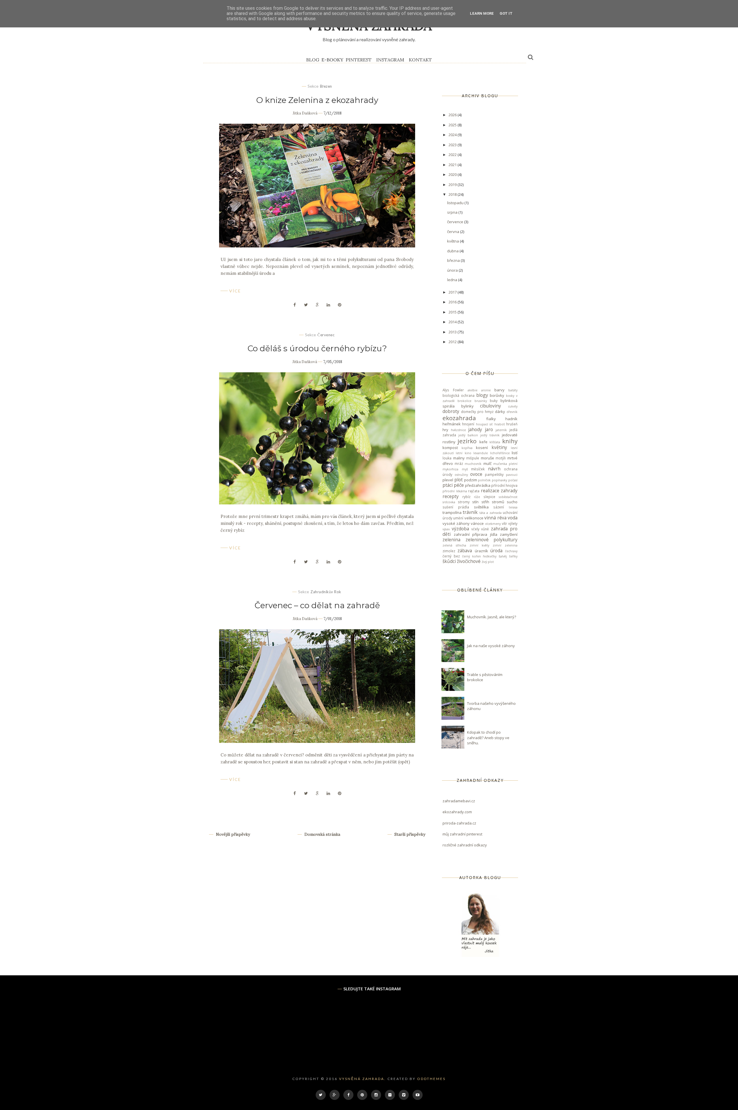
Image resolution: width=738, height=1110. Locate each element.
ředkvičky (489, 556)
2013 (453, 332)
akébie (472, 390)
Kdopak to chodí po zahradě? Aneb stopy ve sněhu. (488, 737)
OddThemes (431, 1079)
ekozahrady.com (457, 811)
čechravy (511, 551)
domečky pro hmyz (477, 411)
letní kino (463, 453)
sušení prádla (456, 507)
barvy (499, 389)
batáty (512, 390)
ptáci (448, 485)
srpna (452, 212)
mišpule (472, 458)
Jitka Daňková (305, 113)
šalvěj (503, 556)
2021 (453, 164)
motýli (501, 458)
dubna (453, 250)
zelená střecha (454, 545)
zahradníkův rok (325, 591)
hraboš (499, 424)
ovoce (476, 474)
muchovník (473, 464)
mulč (487, 463)
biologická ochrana (459, 395)
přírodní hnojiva (504, 485)
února (453, 270)
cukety (512, 406)
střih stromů (492, 501)
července (455, 221)
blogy (482, 395)
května (453, 241)
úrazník (481, 550)
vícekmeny (493, 524)
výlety (512, 523)
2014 (453, 321)
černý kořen (471, 556)
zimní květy (479, 545)
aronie (486, 390)
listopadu (455, 202)
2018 (453, 194)
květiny (499, 447)
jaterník (501, 430)
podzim (470, 479)
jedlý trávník (490, 435)
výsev (446, 529)
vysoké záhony (456, 523)
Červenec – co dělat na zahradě (317, 605)
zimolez (449, 551)
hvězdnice (458, 430)
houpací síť (484, 424)
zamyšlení (508, 534)
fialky (491, 418)
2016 (453, 302)
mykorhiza (450, 469)
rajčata (473, 491)
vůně (485, 529)
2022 (453, 154)
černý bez (451, 556)
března (454, 260)
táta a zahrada (490, 513)
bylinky (467, 406)
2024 (453, 134)
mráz (459, 463)
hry (445, 429)
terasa (513, 507)
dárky (500, 411)
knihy (509, 441)
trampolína (452, 512)
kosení (482, 447)
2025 (453, 124)
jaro (489, 429)
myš (465, 469)
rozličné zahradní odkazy (465, 845)
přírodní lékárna (455, 491)
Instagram (390, 59)
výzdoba (460, 528)
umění (458, 518)
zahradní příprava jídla (475, 534)
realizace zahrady (499, 490)
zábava (465, 550)
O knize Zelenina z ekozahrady (317, 100)
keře (483, 441)
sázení (498, 507)
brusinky (481, 401)
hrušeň (511, 424)
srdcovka (449, 502)
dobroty (451, 411)
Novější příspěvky (232, 834)
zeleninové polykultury (492, 539)
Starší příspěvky (409, 834)
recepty (451, 496)
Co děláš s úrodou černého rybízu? (317, 348)
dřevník (512, 412)
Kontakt (420, 59)
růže (477, 497)
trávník (470, 512)
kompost (450, 447)
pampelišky (494, 474)
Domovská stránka (321, 834)
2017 (453, 292)
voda (512, 517)
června (453, 231)
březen (326, 86)
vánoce (477, 523)
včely (475, 529)
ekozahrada (459, 418)
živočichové (469, 561)
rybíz (466, 496)
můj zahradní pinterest (462, 834)
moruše (487, 458)
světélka (481, 507)
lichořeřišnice (500, 453)
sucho (512, 501)
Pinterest (359, 59)
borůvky (497, 395)
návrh (494, 468)
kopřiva (467, 448)
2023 (453, 144)
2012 (453, 341)
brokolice (464, 401)
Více (235, 290)
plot (458, 479)
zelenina (451, 539)
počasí (512, 480)
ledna (452, 279)
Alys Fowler (453, 390)
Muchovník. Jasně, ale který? (491, 616)
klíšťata (495, 442)
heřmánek (452, 424)
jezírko (467, 441)
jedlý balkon (468, 435)
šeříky (513, 556)
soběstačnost (508, 497)
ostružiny (461, 475)
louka (447, 458)
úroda (496, 550)
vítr (504, 523)
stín (475, 501)
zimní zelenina (505, 545)
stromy (464, 501)
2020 (453, 174)
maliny (459, 458)
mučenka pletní (505, 464)
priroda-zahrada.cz (459, 823)
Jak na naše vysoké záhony (491, 645)
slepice (489, 496)
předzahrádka (477, 485)
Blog (312, 59)
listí (514, 452)
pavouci (511, 475)
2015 (453, 312)
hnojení (468, 424)
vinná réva (495, 517)
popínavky (499, 480)
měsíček (478, 469)
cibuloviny (490, 406)
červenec (325, 335)
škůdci (449, 561)
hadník (511, 418)
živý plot (488, 562)
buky (494, 400)
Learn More (482, 13)
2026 (453, 114)
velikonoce (473, 518)
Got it (506, 13)
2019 (453, 184)
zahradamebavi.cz (459, 800)
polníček (484, 480)
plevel (448, 479)
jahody (475, 429)
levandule (480, 453)
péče (459, 485)
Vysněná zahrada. (362, 1079)
